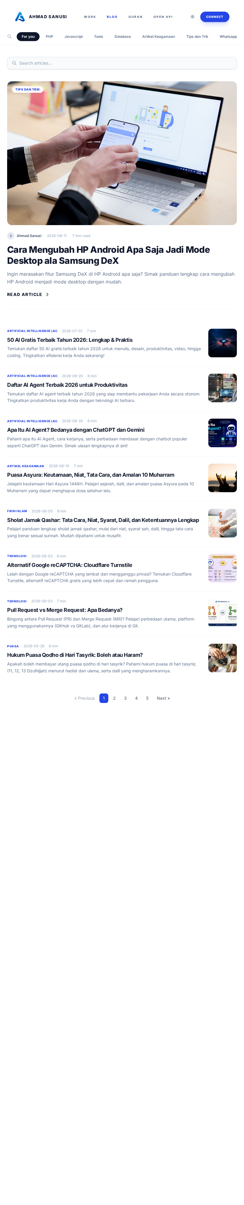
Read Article (25, 294)
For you (28, 36)
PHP (49, 36)
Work (90, 16)
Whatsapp (228, 36)
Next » (163, 698)
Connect (214, 16)
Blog (112, 16)
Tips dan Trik (197, 36)
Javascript (74, 36)
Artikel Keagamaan (158, 36)
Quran (136, 16)
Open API (163, 16)
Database (123, 36)
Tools (98, 36)
